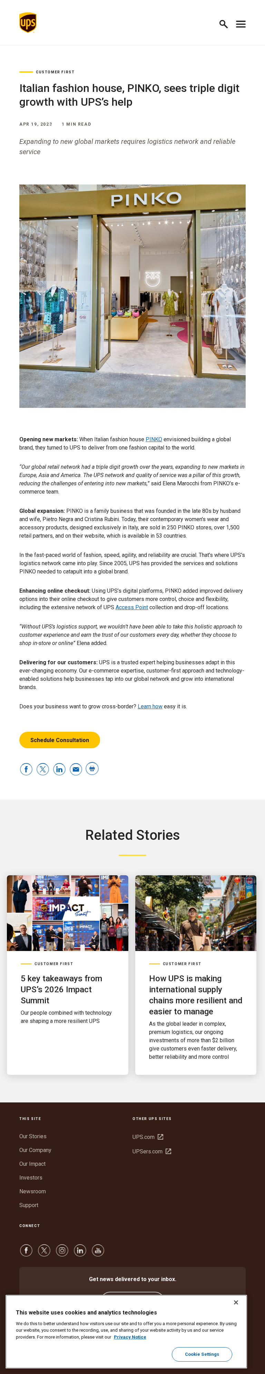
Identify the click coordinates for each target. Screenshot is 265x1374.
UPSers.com (151, 1151)
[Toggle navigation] (241, 22)
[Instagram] (62, 1253)
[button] (226, 23)
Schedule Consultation (59, 740)
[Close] (236, 1302)
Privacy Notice (130, 1337)
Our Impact (32, 1164)
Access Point (132, 607)
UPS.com (147, 1137)
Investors (30, 1177)
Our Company (35, 1150)
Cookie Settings (202, 1354)
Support (28, 1205)
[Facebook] (26, 1253)
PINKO (154, 439)
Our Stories (33, 1136)
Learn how (150, 706)
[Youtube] (98, 1253)
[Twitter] (44, 1253)
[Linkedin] (80, 1253)
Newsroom (32, 1191)
